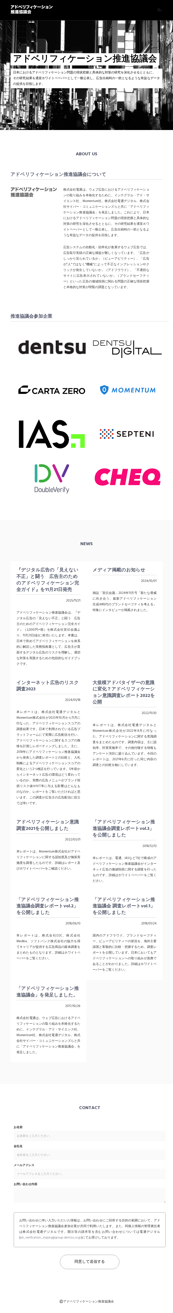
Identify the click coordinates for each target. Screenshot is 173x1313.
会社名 (18, 1146)
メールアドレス (24, 1165)
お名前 (18, 1127)
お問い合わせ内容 (25, 1184)
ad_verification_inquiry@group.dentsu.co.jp (50, 1237)
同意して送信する (89, 1262)
